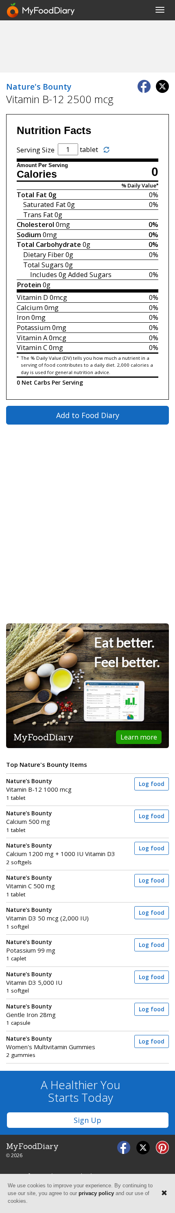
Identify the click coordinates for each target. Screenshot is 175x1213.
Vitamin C (32, 347)
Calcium (30, 307)
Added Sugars (90, 274)
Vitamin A (32, 337)
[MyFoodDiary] (41, 10)
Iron (23, 317)
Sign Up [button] (87, 1120)
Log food (151, 784)
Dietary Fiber (43, 254)
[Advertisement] (87, 46)
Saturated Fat (44, 204)
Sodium (29, 234)
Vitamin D (32, 297)
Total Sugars (43, 264)
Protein (29, 284)
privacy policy (96, 1193)
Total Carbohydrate (49, 244)
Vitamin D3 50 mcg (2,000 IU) (47, 914)
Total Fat (32, 194)
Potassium (33, 327)
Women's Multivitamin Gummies (50, 1043)
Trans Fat (38, 214)
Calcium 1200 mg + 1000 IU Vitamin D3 (60, 850)
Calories (37, 174)
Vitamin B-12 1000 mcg (39, 785)
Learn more (138, 737)
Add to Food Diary (87, 415)
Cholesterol (35, 224)
